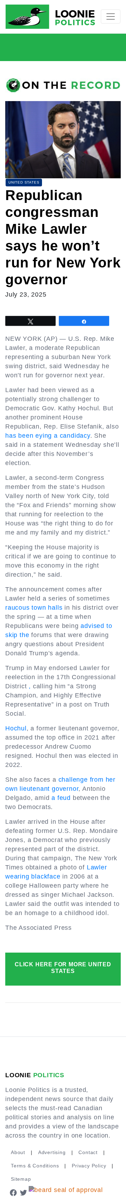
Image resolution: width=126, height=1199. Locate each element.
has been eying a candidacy (47, 435)
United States (23, 182)
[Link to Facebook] (13, 1192)
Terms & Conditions (35, 1165)
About (18, 1152)
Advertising (52, 1152)
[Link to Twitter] (24, 1192)
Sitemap (21, 1179)
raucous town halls (33, 607)
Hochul (16, 728)
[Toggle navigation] (110, 16)
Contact (88, 1152)
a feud (61, 797)
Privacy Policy (89, 1165)
